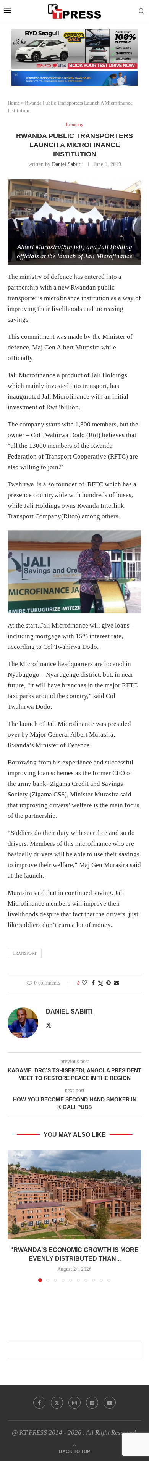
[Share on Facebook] (93, 983)
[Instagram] (74, 1403)
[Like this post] (84, 983)
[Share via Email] (116, 983)
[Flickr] (92, 1403)
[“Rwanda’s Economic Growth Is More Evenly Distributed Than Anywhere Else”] (74, 1194)
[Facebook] (39, 1403)
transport (25, 953)
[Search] (141, 11)
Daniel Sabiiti (67, 164)
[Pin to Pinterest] (108, 983)
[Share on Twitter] (100, 983)
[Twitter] (57, 1403)
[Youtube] (110, 1403)
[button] (14, 1216)
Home (14, 103)
